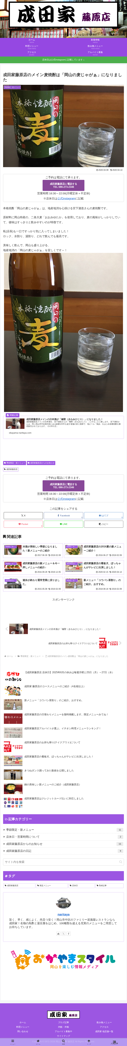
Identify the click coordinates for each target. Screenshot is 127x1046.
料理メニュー (22, 1027)
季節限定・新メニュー (16, 463)
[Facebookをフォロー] (69, 934)
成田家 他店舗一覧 (104, 1031)
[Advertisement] (63, 609)
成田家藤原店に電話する (63, 185)
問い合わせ (22, 1031)
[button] (103, 524)
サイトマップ (63, 1036)
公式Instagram (66, 198)
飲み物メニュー (104, 1022)
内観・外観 (63, 1027)
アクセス (104, 1027)
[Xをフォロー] (63, 934)
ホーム (23, 1022)
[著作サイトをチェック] (58, 934)
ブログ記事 (63, 1022)
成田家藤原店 (12, 469)
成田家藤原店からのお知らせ (42, 463)
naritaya (64, 914)
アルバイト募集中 (63, 1031)
